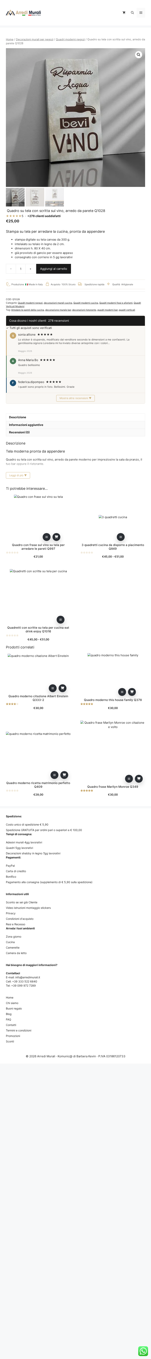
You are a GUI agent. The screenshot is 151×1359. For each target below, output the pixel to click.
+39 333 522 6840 (24, 981)
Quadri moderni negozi (70, 39)
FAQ (8, 1019)
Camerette (12, 947)
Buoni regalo (14, 1008)
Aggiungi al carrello (53, 269)
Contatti (11, 1025)
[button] (132, 13)
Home (9, 39)
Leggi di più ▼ (18, 475)
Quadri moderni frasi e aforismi (116, 302)
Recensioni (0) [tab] (19, 432)
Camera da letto (16, 953)
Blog (9, 1014)
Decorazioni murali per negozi (34, 39)
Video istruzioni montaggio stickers (28, 907)
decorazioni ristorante (84, 309)
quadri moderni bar (107, 309)
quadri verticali (127, 309)
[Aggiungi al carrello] (56, 537)
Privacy (11, 913)
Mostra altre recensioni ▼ (75, 398)
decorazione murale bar (58, 309)
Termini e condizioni (18, 1030)
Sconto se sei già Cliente (21, 902)
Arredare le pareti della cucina (27, 309)
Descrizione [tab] (17, 417)
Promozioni (13, 1036)
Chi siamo (12, 1003)
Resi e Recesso (15, 924)
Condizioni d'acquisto (19, 918)
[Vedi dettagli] (47, 537)
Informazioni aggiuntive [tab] (26, 425)
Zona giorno (13, 936)
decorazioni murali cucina (58, 302)
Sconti (10, 1041)
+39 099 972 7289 (23, 985)
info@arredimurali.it (27, 977)
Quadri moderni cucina (85, 302)
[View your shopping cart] (124, 13)
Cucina (10, 942)
